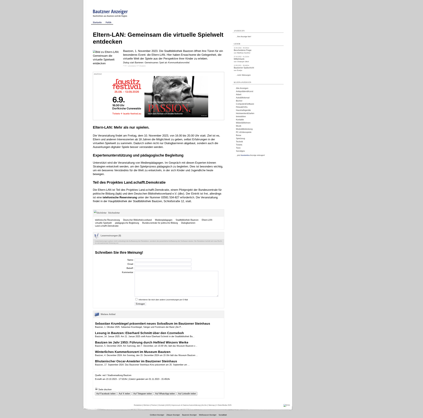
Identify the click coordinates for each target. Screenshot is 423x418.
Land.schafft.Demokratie (106, 226)
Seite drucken (105, 389)
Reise (238, 135)
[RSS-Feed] (287, 405)
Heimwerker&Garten (245, 113)
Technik (239, 141)
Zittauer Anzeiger (173, 415)
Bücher (239, 101)
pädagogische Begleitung (127, 223)
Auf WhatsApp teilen (165, 393)
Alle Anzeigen (242, 88)
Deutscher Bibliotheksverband (137, 220)
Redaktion (138, 405)
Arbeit (238, 94)
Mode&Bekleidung (244, 129)
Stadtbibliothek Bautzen (187, 220)
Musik (238, 126)
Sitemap (211, 405)
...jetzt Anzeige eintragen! (250, 155)
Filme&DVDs (242, 107)
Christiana (132, 66)
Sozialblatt (223, 415)
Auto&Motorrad (243, 98)
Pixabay (142, 66)
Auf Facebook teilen (105, 393)
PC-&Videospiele (243, 132)
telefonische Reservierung (107, 220)
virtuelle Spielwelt (103, 223)
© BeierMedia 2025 (223, 405)
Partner (154, 405)
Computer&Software (245, 104)
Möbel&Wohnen (243, 123)
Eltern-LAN (207, 220)
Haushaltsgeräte (243, 110)
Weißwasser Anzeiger (207, 415)
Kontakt (162, 405)
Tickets (239, 145)
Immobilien (241, 116)
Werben (146, 405)
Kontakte (240, 119)
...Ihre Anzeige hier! (243, 36)
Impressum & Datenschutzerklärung (185, 405)
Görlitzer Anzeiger (157, 415)
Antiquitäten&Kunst (244, 91)
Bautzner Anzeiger (110, 11)
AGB (168, 405)
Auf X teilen (124, 393)
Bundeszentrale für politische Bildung (160, 223)
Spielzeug (240, 138)
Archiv (204, 405)
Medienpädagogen (163, 220)
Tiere (238, 148)
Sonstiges (240, 151)
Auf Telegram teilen (142, 393)
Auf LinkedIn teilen (187, 393)
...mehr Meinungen (243, 75)
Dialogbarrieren (188, 223)
